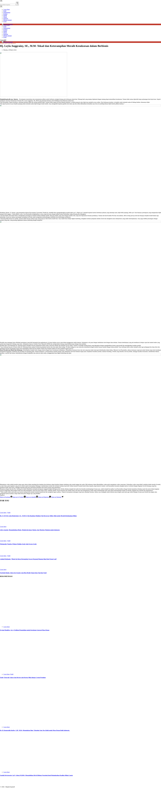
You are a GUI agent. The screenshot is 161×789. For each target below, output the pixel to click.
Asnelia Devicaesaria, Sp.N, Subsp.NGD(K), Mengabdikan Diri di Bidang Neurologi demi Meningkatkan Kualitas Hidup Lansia (36, 775)
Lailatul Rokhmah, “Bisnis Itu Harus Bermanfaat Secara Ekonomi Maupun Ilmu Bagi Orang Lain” (28, 559)
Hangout (5, 34)
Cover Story (3, 512)
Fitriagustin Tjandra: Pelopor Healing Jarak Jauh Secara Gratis (18, 544)
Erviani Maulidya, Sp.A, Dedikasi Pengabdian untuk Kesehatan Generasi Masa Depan (24, 630)
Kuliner (5, 29)
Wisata (5, 32)
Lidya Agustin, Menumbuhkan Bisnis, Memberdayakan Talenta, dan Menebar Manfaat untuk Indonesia (30, 530)
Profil (4, 26)
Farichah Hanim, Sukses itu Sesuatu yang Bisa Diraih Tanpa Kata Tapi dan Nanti (23, 573)
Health (5, 31)
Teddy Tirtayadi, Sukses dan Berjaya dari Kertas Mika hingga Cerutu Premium (23, 677)
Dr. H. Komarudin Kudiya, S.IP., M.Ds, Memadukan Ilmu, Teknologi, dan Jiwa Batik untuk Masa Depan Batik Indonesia (35, 730)
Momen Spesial (7, 35)
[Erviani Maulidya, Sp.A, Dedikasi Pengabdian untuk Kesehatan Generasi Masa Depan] (31, 624)
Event (4, 37)
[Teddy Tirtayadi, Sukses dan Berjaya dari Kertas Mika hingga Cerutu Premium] (29, 671)
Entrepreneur (6, 28)
